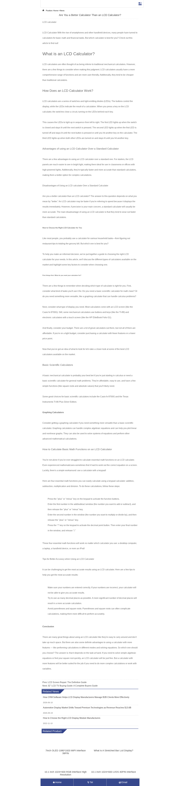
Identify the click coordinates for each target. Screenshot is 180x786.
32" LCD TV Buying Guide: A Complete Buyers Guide (73, 686)
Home (55, 10)
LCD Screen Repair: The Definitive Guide (67, 682)
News (62, 10)
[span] (140, 4)
